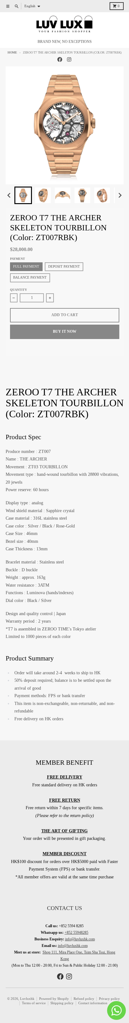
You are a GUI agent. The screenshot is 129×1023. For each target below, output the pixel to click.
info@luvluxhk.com (80, 939)
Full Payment (26, 266)
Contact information (92, 1003)
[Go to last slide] (9, 195)
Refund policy (84, 998)
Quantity (18, 289)
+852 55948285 (76, 932)
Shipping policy (62, 1003)
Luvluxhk (27, 998)
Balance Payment (30, 277)
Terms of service (34, 1003)
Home (12, 52)
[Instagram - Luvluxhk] (69, 59)
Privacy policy (109, 998)
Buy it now (64, 331)
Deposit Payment (64, 266)
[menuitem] (23, 195)
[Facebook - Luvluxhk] (60, 59)
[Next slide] (120, 195)
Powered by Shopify (54, 998)
